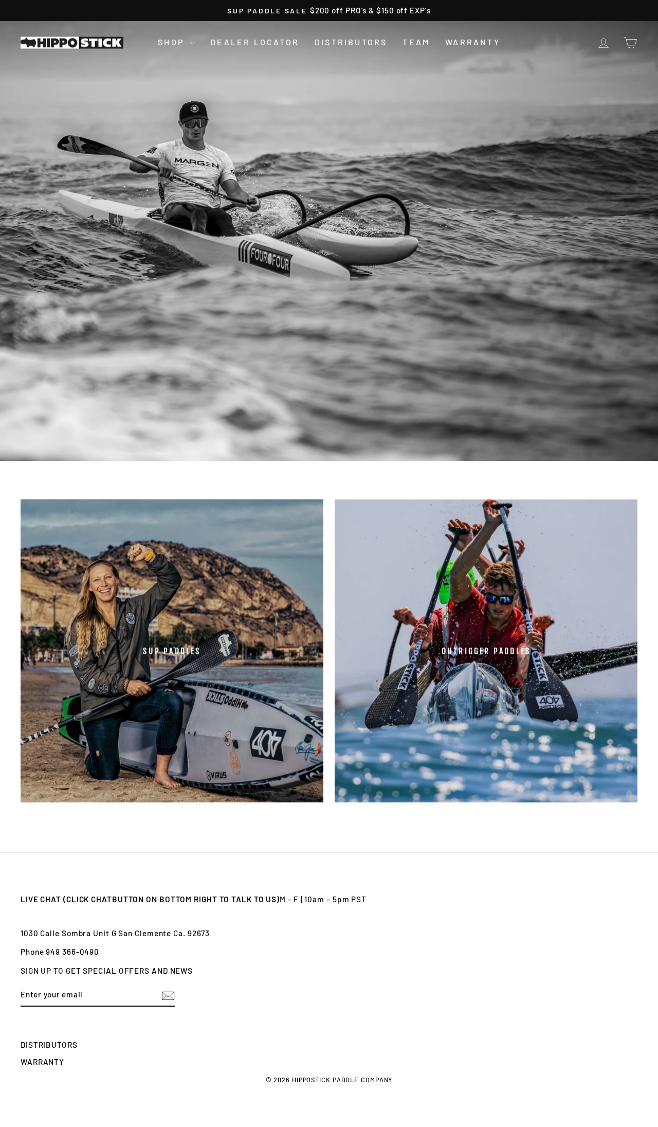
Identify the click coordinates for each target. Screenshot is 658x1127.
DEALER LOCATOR (254, 42)
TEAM (416, 42)
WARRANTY (472, 42)
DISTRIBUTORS (351, 42)
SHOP (172, 42)
